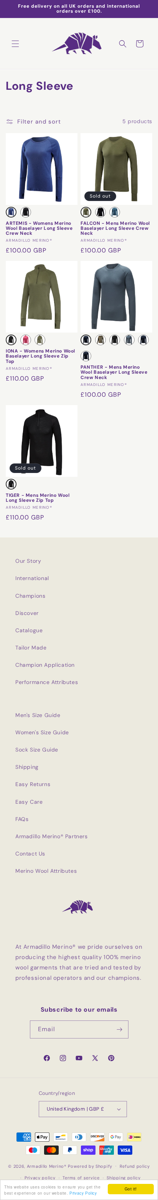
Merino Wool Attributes (46, 870)
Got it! (131, 1189)
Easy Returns (32, 784)
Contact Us (30, 853)
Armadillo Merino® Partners (51, 836)
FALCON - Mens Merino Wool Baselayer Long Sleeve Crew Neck (115, 228)
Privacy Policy (83, 1193)
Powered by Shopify (90, 1166)
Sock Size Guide (36, 749)
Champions (30, 595)
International (32, 578)
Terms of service (81, 1177)
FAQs (21, 819)
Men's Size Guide (38, 715)
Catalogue (29, 630)
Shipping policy (124, 1177)
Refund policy (135, 1166)
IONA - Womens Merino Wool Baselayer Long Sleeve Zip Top (40, 356)
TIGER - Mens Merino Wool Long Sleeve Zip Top (37, 498)
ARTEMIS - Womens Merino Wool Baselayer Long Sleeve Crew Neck (39, 228)
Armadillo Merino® (47, 1166)
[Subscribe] (119, 1029)
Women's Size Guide (42, 732)
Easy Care (29, 801)
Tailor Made (31, 647)
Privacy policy (40, 1177)
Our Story (28, 560)
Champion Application (45, 664)
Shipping (27, 766)
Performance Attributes (46, 682)
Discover (27, 613)
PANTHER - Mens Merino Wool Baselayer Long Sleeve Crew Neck (114, 372)
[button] (15, 43)
